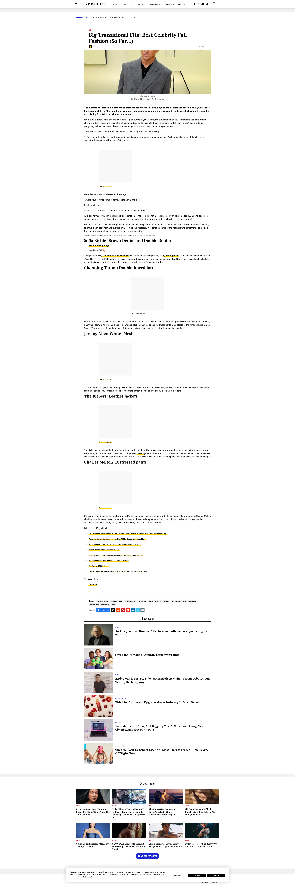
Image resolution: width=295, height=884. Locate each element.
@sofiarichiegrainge (99, 245)
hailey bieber (176, 601)
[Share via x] (113, 610)
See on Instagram (105, 186)
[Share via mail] (142, 610)
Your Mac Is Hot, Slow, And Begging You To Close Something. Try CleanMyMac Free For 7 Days (159, 727)
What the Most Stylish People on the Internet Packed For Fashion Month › (116, 555)
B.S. (87, 17)
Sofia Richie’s (109, 255)
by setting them (171, 255)
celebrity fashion (102, 601)
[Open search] (214, 3)
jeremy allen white (189, 601)
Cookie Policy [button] (134, 874)
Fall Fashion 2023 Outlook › (99, 566)
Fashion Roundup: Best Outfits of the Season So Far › (109, 560)
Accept (216, 875)
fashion (166, 601)
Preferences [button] (87, 877)
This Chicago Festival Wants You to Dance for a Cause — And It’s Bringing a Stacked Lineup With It (129, 813)
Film (125, 4)
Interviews (155, 4)
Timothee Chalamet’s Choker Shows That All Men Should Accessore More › (117, 539)
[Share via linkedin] (133, 610)
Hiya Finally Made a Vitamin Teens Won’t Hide (147, 655)
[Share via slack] (138, 610)
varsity (140, 453)
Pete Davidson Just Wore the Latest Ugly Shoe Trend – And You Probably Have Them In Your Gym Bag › (128, 534)
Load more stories (147, 856)
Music (115, 4)
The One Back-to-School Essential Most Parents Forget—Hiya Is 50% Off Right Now (161, 751)
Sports (181, 4)
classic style (123, 255)
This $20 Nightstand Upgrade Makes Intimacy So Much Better (157, 702)
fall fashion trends (155, 601)
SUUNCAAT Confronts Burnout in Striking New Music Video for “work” (128, 846)
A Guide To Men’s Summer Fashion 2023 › (104, 550)
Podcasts (169, 4)
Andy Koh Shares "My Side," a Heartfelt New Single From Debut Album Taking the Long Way (163, 680)
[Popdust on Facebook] (194, 4)
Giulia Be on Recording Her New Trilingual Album (92, 845)
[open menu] (76, 3)
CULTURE (141, 4)
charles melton (130, 601)
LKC (94, 47)
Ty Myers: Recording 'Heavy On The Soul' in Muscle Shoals (201, 845)
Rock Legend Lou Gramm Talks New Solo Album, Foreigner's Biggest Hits (161, 632)
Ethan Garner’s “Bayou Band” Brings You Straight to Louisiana (165, 845)
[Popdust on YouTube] (202, 4)
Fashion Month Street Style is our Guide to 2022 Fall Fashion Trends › (115, 544)
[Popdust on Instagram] (206, 4)
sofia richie (105, 604)
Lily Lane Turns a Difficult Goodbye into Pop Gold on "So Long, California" (200, 812)
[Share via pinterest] (123, 610)
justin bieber (94, 604)
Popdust (79, 17)
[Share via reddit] (118, 610)
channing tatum (116, 601)
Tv (133, 4)
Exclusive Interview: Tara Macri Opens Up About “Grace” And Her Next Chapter (93, 812)
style (113, 604)
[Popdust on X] (198, 4)
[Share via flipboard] (128, 610)
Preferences (178, 875)
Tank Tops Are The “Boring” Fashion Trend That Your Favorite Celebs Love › (118, 571)
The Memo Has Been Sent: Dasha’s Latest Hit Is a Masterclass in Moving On (162, 812)
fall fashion (142, 601)
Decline (197, 875)
